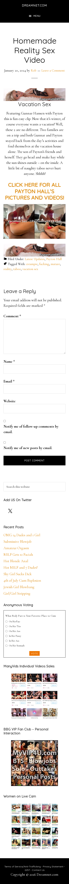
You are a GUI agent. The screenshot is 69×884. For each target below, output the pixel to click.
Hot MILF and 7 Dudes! (21, 567)
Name (9, 361)
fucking (44, 264)
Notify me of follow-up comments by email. (31, 429)
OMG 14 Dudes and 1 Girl (22, 535)
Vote (34, 653)
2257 (27, 870)
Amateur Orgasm (16, 548)
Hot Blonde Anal (16, 561)
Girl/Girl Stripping (17, 593)
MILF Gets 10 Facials (18, 554)
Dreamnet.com (34, 5)
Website (10, 401)
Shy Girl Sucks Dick (18, 574)
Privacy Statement (53, 866)
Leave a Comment (53, 71)
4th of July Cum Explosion (22, 580)
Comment (12, 316)
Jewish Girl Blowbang (19, 587)
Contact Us (38, 870)
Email (9, 381)
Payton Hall (54, 259)
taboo (17, 269)
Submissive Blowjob (17, 541)
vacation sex (30, 269)
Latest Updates (35, 259)
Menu (37, 15)
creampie (32, 264)
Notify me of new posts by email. (28, 448)
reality (8, 269)
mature (55, 264)
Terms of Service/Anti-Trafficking (22, 866)
